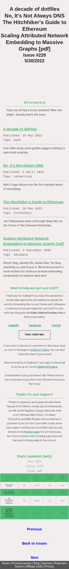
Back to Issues (34, 543)
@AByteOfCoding (48, 366)
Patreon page (32, 431)
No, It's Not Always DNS (23, 165)
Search (19, 566)
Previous (34, 529)
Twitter (56, 325)
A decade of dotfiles (20, 129)
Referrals (60, 563)
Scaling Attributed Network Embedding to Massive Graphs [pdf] (9, 512)
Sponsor (47, 563)
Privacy (49, 566)
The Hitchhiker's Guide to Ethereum (33, 202)
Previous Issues (21, 563)
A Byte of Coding (39, 349)
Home (5, 563)
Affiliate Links (34, 566)
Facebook (35, 325)
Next (34, 557)
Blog (36, 563)
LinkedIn (13, 325)
